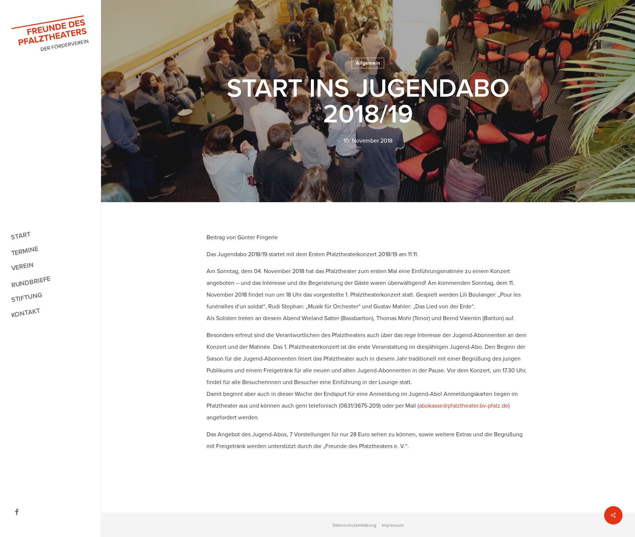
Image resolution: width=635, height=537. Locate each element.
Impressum (393, 525)
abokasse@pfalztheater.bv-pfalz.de (463, 405)
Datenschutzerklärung (354, 525)
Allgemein (368, 63)
